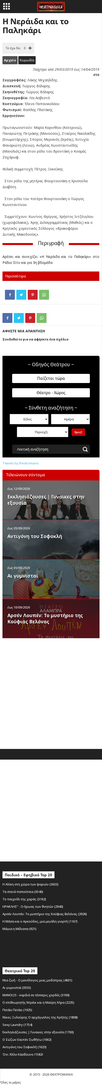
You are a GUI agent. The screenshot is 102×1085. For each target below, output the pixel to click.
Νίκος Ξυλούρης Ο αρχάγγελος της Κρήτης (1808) (40, 1017)
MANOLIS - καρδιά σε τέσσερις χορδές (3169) (36, 995)
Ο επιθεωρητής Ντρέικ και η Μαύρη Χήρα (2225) (38, 1002)
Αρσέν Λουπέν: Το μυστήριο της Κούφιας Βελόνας (45, 618)
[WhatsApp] (44, 295)
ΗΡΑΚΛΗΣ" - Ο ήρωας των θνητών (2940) (32, 906)
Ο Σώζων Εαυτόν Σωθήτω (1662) (26, 1039)
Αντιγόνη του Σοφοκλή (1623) (24, 1047)
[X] (21, 295)
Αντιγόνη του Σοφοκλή (34, 536)
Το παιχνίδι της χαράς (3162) (24, 899)
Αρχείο (10, 60)
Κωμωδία (27, 60)
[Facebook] (10, 295)
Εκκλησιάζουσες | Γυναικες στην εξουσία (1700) (38, 1032)
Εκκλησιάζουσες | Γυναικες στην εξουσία (46, 500)
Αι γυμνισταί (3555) (16, 987)
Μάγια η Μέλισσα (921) (19, 929)
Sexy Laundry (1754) (17, 1024)
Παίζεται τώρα (51, 378)
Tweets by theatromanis (20, 463)
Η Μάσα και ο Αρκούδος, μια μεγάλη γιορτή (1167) (39, 921)
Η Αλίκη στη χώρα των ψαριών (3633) (30, 884)
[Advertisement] (51, 692)
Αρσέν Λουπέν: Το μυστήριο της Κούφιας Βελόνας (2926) (44, 914)
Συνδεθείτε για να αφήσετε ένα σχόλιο (35, 339)
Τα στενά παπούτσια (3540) (22, 891)
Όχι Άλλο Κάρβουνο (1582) (22, 1054)
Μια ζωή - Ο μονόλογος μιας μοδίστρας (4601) (37, 980)
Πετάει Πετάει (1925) (17, 1010)
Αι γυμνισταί (22, 576)
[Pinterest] (33, 295)
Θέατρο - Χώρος (51, 392)
